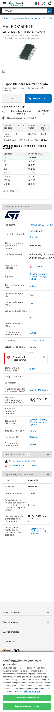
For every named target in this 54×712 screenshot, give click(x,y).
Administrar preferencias (27, 698)
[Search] (49, 10)
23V (31, 303)
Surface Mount (36, 340)
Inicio (5, 18)
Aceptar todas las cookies (27, 706)
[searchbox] (24, 10)
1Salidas (33, 437)
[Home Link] (20, 3)
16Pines (33, 353)
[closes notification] (43, 357)
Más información (32, 691)
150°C (32, 369)
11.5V (31, 295)
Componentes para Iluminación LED (28, 18)
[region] (27, 682)
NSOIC (32, 346)
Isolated (33, 286)
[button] (4, 3)
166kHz (33, 333)
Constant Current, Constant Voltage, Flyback (38, 276)
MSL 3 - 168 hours (38, 390)
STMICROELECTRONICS (41, 225)
